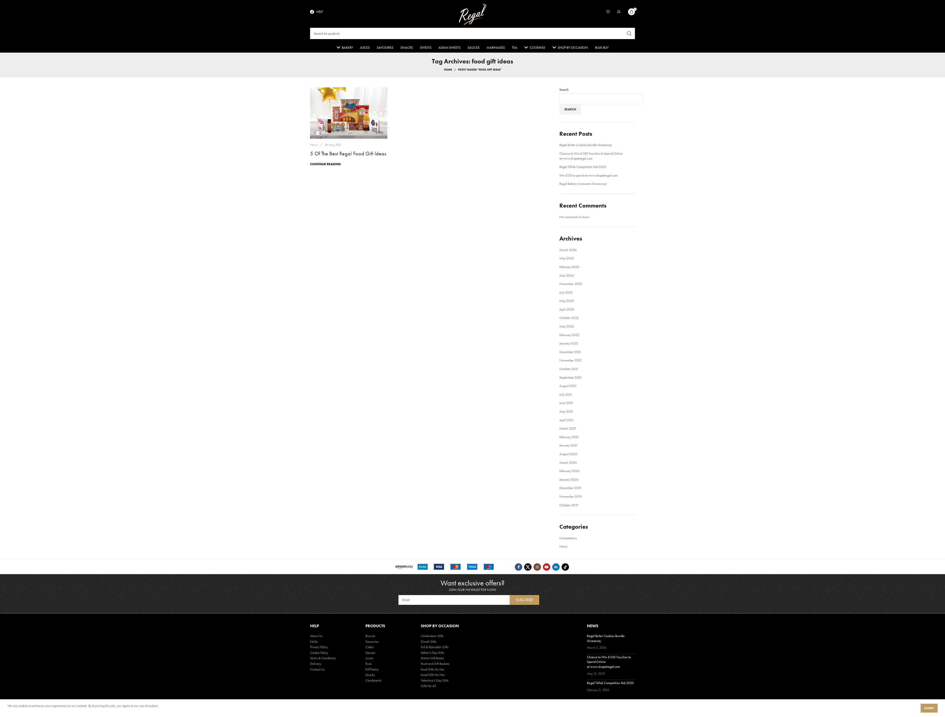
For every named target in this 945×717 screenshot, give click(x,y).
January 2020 (568, 479)
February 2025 (569, 267)
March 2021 (567, 428)
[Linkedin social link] (556, 567)
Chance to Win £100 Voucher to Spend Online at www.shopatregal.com (591, 156)
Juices (369, 658)
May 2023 (566, 301)
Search (564, 89)
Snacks (370, 674)
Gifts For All (428, 686)
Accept (929, 708)
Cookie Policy (319, 652)
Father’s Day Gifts (432, 652)
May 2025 (566, 258)
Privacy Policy (319, 647)
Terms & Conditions (323, 658)
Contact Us (317, 669)
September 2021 (570, 377)
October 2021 (569, 369)
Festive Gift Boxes (432, 658)
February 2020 (569, 471)
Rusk (368, 663)
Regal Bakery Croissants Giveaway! (583, 183)
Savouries (371, 641)
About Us (316, 636)
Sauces (370, 652)
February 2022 (569, 335)
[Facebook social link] (518, 567)
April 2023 (566, 309)
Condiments (373, 680)
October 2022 (569, 317)
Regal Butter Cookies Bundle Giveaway (585, 145)
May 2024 (566, 275)
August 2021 (568, 386)
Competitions (568, 538)
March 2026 (568, 250)
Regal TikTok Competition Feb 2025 (582, 166)
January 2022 (568, 343)
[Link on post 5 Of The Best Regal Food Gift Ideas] (348, 113)
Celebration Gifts (432, 636)
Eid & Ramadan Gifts (434, 647)
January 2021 (568, 445)
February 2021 (569, 437)
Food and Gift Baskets (435, 663)
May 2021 (566, 411)
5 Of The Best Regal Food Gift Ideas (348, 153)
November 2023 (570, 284)
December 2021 (570, 352)
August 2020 (568, 454)
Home (448, 69)
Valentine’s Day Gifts (434, 680)
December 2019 (570, 488)
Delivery (315, 663)
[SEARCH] (629, 33)
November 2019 (570, 496)
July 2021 (565, 394)
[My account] (619, 12)
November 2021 (570, 360)
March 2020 (568, 462)
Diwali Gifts (428, 641)
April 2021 (566, 420)
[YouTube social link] (546, 567)
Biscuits (370, 636)
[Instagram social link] (537, 567)
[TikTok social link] (565, 567)
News (313, 145)
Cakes (369, 647)
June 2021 (566, 403)
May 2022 (566, 326)
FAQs (314, 641)
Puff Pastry (371, 669)
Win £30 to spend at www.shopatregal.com (588, 175)
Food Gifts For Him (433, 674)
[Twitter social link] (528, 567)
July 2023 (566, 292)
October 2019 (568, 505)
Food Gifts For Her (432, 669)
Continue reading (325, 164)
